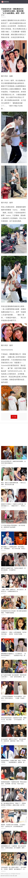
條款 (11, 875)
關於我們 (3, 875)
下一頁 (14, 416)
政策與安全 (7, 875)
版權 (16, 875)
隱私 (14, 875)
